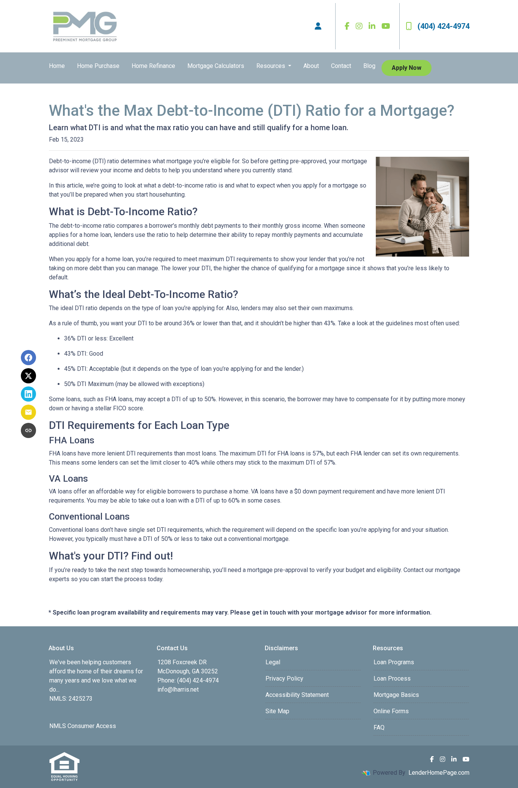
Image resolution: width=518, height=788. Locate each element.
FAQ (379, 727)
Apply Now (406, 67)
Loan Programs (394, 662)
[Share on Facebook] (28, 357)
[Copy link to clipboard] (28, 430)
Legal (272, 662)
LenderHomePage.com (438, 772)
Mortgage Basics (396, 694)
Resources (271, 65)
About (311, 65)
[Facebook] (347, 26)
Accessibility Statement (297, 694)
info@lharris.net (178, 689)
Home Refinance (153, 65)
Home (57, 65)
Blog (369, 65)
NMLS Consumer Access (82, 726)
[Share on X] (28, 375)
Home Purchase (98, 65)
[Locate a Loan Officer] (318, 26)
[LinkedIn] (372, 26)
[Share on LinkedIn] (28, 394)
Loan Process (392, 678)
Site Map (277, 711)
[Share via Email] (28, 412)
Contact (341, 65)
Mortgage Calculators (215, 65)
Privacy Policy (284, 678)
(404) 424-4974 (443, 26)
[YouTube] (385, 26)
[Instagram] (359, 26)
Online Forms (391, 711)
